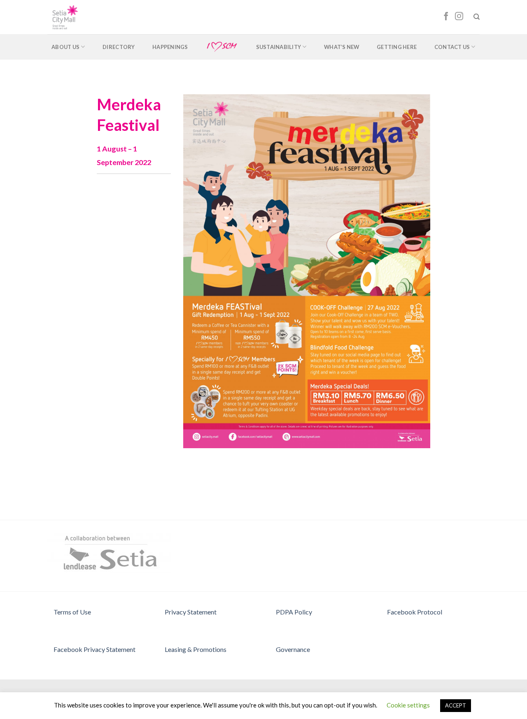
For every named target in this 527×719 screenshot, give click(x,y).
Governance (293, 649)
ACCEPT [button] (455, 705)
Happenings (170, 47)
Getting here (397, 47)
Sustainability (278, 47)
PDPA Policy (294, 612)
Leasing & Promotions (195, 649)
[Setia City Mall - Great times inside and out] (83, 17)
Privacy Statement (191, 612)
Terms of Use (72, 612)
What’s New (341, 47)
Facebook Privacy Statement (94, 649)
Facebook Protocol (414, 612)
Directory (119, 47)
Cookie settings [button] (408, 705)
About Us (65, 47)
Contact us (452, 47)
